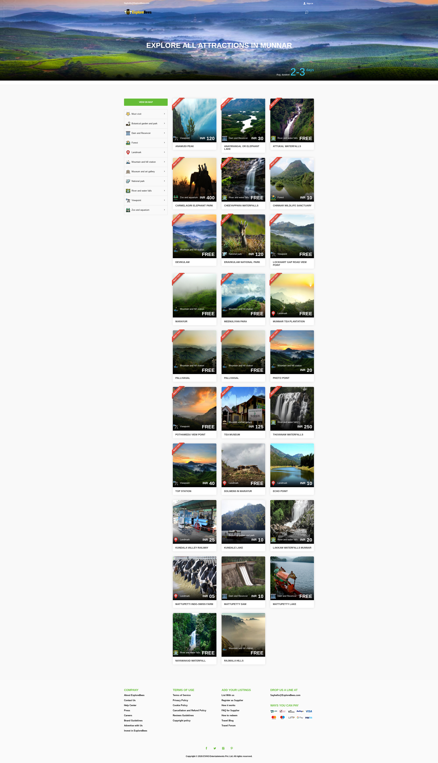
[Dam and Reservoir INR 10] (243, 578)
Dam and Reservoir (140, 133)
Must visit (135, 113)
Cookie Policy (180, 705)
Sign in (310, 3)
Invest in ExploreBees (135, 730)
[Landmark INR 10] (292, 465)
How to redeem (229, 715)
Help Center (130, 705)
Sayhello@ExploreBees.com (285, 695)
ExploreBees (137, 12)
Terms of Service (182, 695)
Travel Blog (228, 720)
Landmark (135, 152)
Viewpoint (135, 200)
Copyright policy (181, 720)
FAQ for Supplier (230, 710)
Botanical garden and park (143, 123)
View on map (146, 102)
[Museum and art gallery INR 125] (243, 408)
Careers (128, 715)
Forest (134, 142)
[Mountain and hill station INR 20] (292, 352)
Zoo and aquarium (139, 209)
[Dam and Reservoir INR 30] (243, 120)
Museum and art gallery (142, 171)
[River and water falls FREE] (292, 120)
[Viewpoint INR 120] (194, 120)
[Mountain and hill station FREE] (194, 236)
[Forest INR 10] (292, 179)
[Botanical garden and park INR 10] (243, 521)
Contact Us (130, 700)
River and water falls (141, 190)
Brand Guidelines (133, 720)
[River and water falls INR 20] (292, 521)
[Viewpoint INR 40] (194, 465)
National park (137, 181)
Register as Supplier (232, 700)
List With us (228, 695)
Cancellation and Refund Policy (189, 710)
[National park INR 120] (243, 236)
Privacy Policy (180, 700)
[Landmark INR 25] (194, 521)
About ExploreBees (134, 695)
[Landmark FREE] (292, 295)
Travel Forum (229, 725)
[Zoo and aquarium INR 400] (194, 179)
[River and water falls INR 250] (292, 408)
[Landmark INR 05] (194, 578)
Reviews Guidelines (183, 715)
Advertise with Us (133, 725)
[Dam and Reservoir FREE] (292, 578)
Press (127, 710)
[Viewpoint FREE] (292, 236)
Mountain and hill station (143, 161)
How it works (228, 705)
